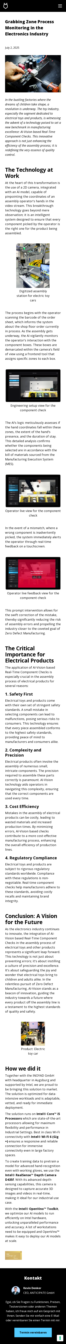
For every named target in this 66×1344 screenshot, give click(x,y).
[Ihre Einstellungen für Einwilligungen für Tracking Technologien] (60, 1338)
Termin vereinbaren (33, 1332)
